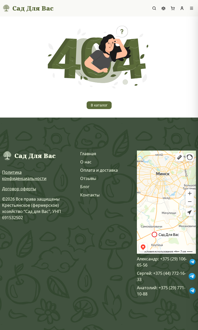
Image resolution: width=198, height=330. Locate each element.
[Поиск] (154, 8)
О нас (86, 162)
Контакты (90, 195)
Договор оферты (19, 189)
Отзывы (88, 178)
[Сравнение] (163, 8)
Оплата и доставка (99, 170)
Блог (84, 186)
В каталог (99, 105)
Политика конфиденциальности (24, 175)
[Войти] (182, 8)
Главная (88, 153)
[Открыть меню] (191, 8)
